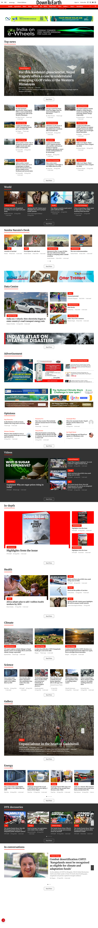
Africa (45, 6)
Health (10, 6)
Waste (30, 6)
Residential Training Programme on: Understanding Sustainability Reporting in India (81, 374)
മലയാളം (12, 2)
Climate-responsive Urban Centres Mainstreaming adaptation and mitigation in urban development (81, 382)
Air (41, 6)
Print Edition (22, 2)
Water (24, 6)
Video (59, 6)
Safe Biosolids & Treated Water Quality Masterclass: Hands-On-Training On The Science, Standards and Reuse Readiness (81, 365)
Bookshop (80, 6)
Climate (36, 6)
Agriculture (17, 6)
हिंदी (5, 2)
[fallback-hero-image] (10, 112)
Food (72, 6)
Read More (49, 266)
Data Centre (52, 6)
